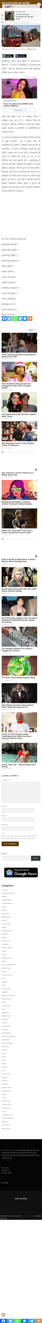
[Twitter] (9, 318)
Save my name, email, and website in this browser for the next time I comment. (19, 1276)
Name (5, 1246)
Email (5, 1255)
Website (5, 1264)
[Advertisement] (21, 215)
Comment (6, 1219)
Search (4, 1293)
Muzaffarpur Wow (16, 3)
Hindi (34, 49)
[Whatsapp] (14, 318)
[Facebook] (4, 318)
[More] (30, 318)
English (29, 49)
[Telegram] (19, 318)
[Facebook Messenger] (25, 318)
